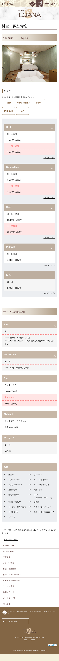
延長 (22, 111)
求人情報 (6, 603)
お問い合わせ (8, 592)
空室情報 (6, 557)
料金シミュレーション (12, 574)
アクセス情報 (8, 586)
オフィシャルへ (11, 621)
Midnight (8, 111)
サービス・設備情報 (11, 580)
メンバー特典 (8, 562)
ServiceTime (23, 102)
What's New (8, 551)
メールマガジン (9, 598)
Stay (38, 102)
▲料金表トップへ (49, 158)
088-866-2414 (29, 640)
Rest (8, 102)
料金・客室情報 (9, 568)
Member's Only (10, 545)
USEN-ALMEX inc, (27, 650)
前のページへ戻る (11, 539)
